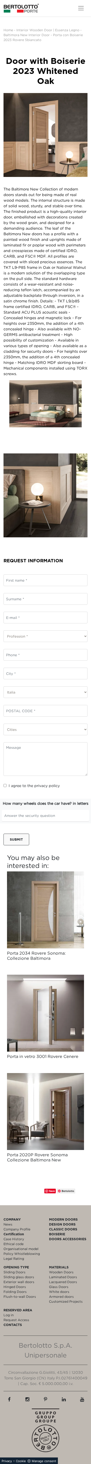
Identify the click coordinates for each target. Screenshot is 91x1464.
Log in (9, 1315)
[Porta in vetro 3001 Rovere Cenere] (45, 1013)
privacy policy (47, 786)
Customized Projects (66, 1301)
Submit (16, 839)
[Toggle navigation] (81, 8)
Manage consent (44, 1461)
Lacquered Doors (63, 1282)
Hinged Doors (15, 1286)
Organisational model (21, 1248)
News (8, 1224)
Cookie (21, 1461)
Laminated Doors (63, 1277)
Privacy (7, 1461)
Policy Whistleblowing (22, 1253)
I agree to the (34, 786)
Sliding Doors (14, 1272)
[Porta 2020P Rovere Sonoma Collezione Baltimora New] (45, 1111)
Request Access (16, 1320)
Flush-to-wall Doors (20, 1296)
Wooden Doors (61, 1272)
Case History (14, 1239)
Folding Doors (15, 1291)
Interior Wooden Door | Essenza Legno (47, 30)
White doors (59, 1291)
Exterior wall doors (19, 1282)
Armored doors (61, 1296)
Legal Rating (14, 1258)
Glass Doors (58, 1286)
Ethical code (14, 1244)
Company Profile (17, 1229)
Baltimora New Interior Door (27, 35)
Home (8, 30)
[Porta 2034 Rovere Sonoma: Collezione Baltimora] (45, 909)
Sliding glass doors (19, 1277)
